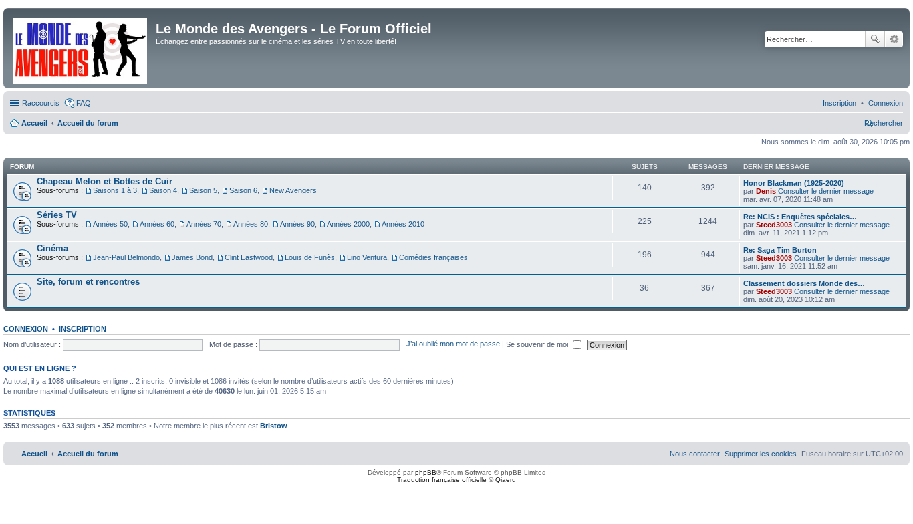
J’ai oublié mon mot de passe (453, 344)
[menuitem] (885, 103)
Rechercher (875, 39)
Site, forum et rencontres (88, 282)
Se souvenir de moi (538, 344)
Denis (766, 191)
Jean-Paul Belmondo (126, 257)
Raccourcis (40, 103)
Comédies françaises (433, 257)
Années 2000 (348, 224)
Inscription (82, 329)
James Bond (192, 257)
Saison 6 (243, 190)
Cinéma (52, 248)
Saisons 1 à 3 (115, 190)
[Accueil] (81, 48)
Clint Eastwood (249, 257)
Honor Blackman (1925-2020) (793, 183)
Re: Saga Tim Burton (780, 250)
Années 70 (203, 224)
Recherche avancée (894, 39)
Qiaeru (505, 479)
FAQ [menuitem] (83, 103)
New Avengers (293, 190)
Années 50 (110, 224)
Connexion (25, 329)
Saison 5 (203, 190)
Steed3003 (774, 225)
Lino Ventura (367, 257)
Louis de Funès (310, 257)
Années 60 (157, 224)
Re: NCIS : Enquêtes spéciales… (800, 217)
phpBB (425, 472)
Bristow (273, 426)
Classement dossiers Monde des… (804, 283)
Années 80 (250, 224)
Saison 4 (163, 190)
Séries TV (57, 215)
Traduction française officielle (442, 479)
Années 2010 (403, 224)
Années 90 (297, 224)
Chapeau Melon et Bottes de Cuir (104, 181)
